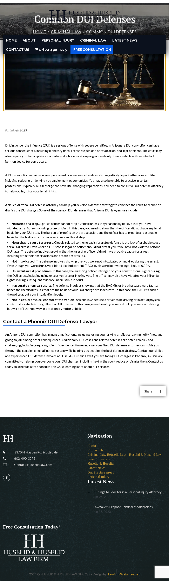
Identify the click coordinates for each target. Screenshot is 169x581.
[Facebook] (6, 477)
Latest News (124, 40)
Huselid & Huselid (101, 463)
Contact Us (17, 50)
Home (11, 40)
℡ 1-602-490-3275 (51, 50)
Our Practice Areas (101, 472)
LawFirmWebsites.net (124, 574)
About (29, 40)
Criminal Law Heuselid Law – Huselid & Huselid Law (125, 454)
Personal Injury (58, 40)
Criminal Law (93, 40)
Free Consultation (92, 50)
